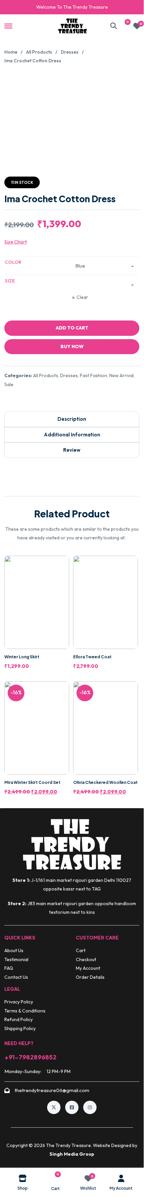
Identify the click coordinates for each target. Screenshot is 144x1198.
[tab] (71, 419)
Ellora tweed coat (92, 656)
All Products (39, 52)
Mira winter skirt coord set (32, 782)
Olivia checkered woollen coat (105, 782)
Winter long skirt (21, 656)
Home (10, 52)
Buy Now (72, 346)
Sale (8, 384)
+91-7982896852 (30, 1057)
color (13, 262)
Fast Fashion (93, 375)
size (10, 281)
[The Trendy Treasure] (73, 26)
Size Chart (15, 242)
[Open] (8, 25)
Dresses (70, 52)
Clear (82, 297)
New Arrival (121, 375)
